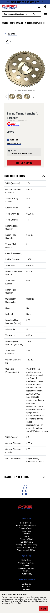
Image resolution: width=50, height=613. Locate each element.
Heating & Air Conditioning (26, 545)
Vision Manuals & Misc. (26, 550)
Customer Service (26, 579)
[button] (39, 7)
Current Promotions (26, 563)
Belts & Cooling (26, 523)
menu (45, 14)
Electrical (26, 534)
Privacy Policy (26, 574)
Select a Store (24, 162)
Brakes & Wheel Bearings (26, 526)
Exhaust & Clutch (26, 539)
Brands (5, 23)
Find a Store (26, 560)
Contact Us (26, 584)
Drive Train (26, 531)
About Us (26, 555)
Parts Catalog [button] (16, 23)
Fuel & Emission (26, 542)
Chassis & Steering (26, 528)
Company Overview (26, 568)
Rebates (26, 589)
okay (43, 608)
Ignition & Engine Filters (26, 547)
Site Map (26, 571)
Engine (26, 536)
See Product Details (14, 143)
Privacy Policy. (16, 603)
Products (26, 518)
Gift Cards (26, 587)
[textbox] (15, 14)
